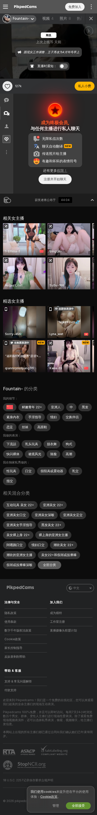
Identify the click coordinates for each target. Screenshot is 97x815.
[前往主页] (29, 6)
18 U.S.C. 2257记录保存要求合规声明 (28, 780)
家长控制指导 (13, 648)
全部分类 (49, 565)
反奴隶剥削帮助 (14, 656)
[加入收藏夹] (7, 86)
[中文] (9, 407)
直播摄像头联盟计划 (63, 630)
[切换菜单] (5, 6)
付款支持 (10, 690)
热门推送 (84, 18)
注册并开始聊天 (55, 179)
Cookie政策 (12, 639)
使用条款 (10, 621)
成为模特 (56, 613)
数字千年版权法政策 (17, 630)
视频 (48, 18)
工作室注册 (57, 621)
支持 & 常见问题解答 (18, 681)
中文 (76, 588)
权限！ (62, 171)
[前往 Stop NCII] (32, 765)
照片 (65, 18)
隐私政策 (10, 613)
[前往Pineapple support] (8, 765)
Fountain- (13, 388)
